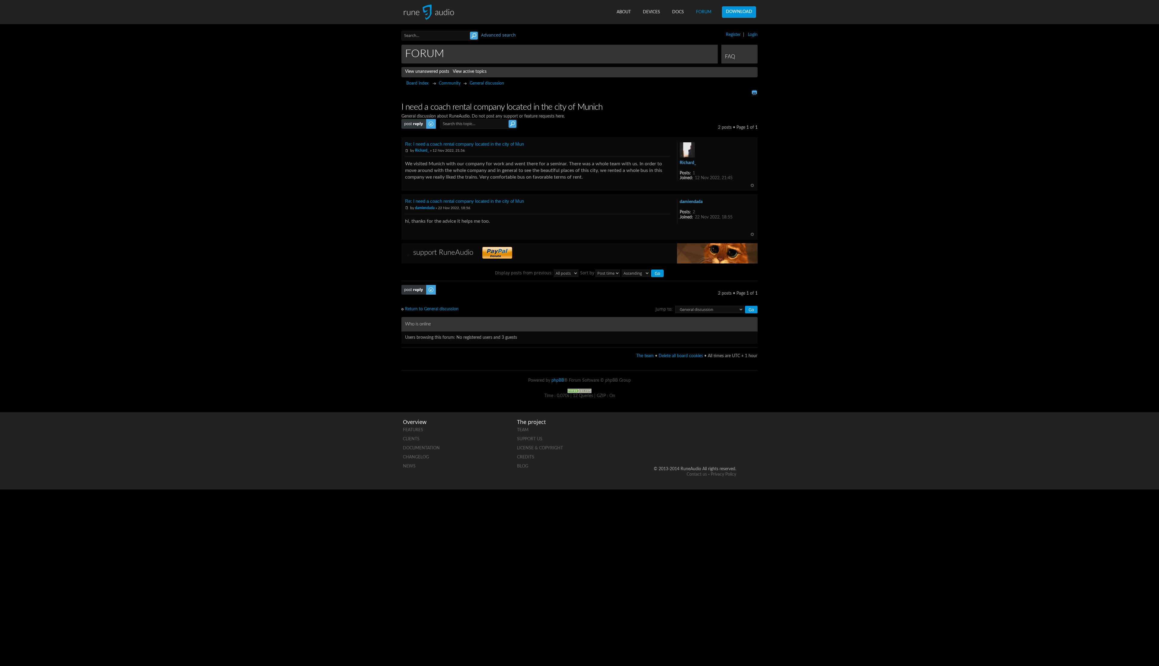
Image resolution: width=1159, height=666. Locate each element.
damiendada (425, 208)
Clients (411, 439)
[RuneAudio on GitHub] (662, 428)
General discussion (487, 83)
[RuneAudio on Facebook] (685, 428)
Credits (525, 457)
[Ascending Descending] (643, 273)
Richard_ (422, 150)
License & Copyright (540, 448)
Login (753, 35)
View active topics (470, 72)
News (409, 466)
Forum (703, 12)
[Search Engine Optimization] (579, 391)
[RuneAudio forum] (685, 449)
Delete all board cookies (681, 356)
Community (450, 83)
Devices (651, 12)
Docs (678, 12)
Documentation (421, 448)
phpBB (557, 380)
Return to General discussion (431, 309)
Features (413, 430)
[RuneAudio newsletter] (731, 449)
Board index (417, 83)
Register (733, 35)
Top (752, 185)
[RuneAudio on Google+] (731, 428)
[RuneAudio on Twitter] (708, 428)
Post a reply (412, 121)
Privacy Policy (723, 474)
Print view (754, 92)
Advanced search (498, 35)
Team (522, 430)
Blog (522, 466)
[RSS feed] (708, 449)
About (624, 12)
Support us (529, 439)
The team (645, 356)
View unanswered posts (427, 72)
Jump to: (664, 309)
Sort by (587, 273)
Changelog (416, 457)
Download (739, 12)
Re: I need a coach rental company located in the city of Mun (464, 144)
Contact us (697, 474)
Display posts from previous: (524, 273)
